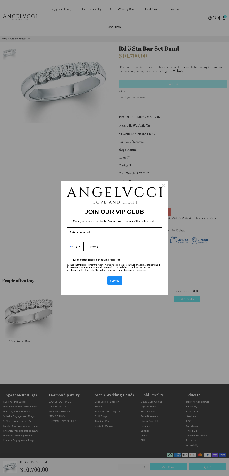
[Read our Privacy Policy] (160, 265)
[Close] (164, 185)
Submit (114, 280)
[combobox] (75, 246)
